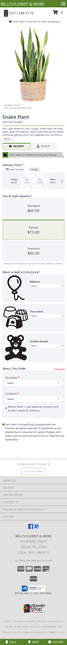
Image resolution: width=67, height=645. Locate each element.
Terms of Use (57, 632)
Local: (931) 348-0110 (33, 552)
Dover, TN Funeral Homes (19, 621)
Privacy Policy (11, 632)
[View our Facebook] (30, 528)
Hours (57, 642)
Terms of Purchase (34, 632)
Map (35, 642)
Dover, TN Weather (16, 626)
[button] (58, 13)
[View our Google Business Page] (36, 528)
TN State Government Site (46, 626)
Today (34, 169)
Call (12, 642)
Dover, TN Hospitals (50, 621)
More (7, 138)
